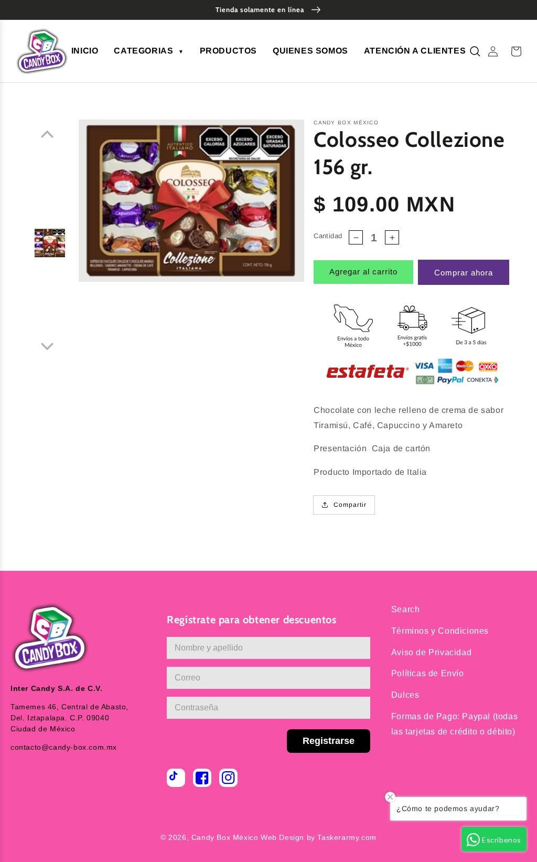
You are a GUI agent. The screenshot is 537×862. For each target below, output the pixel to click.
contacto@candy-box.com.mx (63, 747)
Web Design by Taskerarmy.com (319, 837)
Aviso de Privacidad (431, 652)
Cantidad (328, 236)
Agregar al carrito (363, 271)
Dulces (405, 694)
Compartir (350, 504)
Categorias (149, 50)
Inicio (85, 50)
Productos (228, 50)
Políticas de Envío (427, 673)
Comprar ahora (463, 272)
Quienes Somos (310, 50)
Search (405, 609)
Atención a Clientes (415, 50)
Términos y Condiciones (440, 630)
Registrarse (329, 741)
